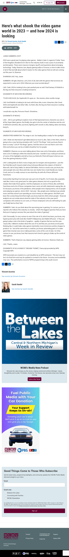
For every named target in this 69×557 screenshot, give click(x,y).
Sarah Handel (22, 41)
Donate (62, 3)
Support (55, 534)
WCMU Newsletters (13, 498)
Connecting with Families (15, 495)
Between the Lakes (13, 493)
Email (6, 481)
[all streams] (66, 9)
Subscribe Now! (34, 379)
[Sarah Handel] (6, 287)
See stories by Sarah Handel (22, 289)
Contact (28, 534)
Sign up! (34, 511)
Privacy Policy (29, 538)
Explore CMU (56, 538)
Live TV (50, 3)
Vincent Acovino (12, 41)
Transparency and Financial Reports (45, 534)
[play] (5, 9)
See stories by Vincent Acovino (13, 276)
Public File (42, 539)
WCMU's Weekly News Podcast (34, 367)
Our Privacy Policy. (42, 505)
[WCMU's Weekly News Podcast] (34, 331)
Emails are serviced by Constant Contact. (28, 505)
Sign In (39, 2)
